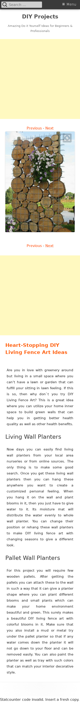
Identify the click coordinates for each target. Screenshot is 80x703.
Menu (71, 4)
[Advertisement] (40, 79)
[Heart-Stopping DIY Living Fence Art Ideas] (40, 182)
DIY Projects (40, 17)
